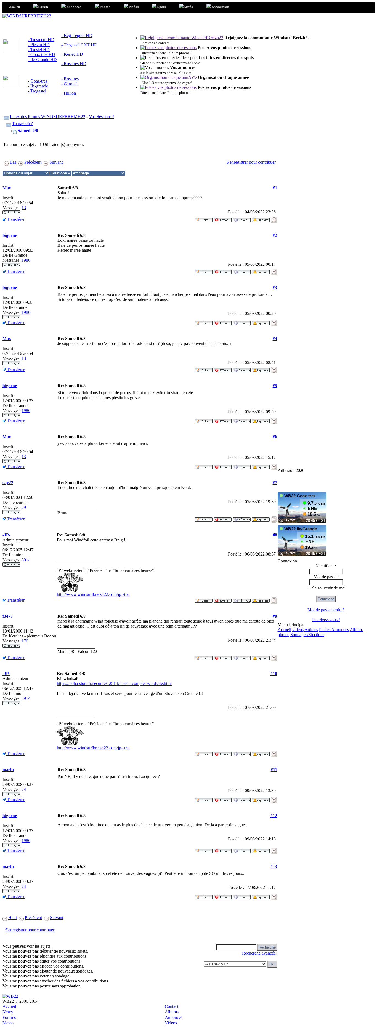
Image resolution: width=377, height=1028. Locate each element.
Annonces (173, 1017)
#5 (275, 385)
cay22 (7, 482)
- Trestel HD (39, 49)
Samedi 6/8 (28, 130)
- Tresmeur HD (41, 39)
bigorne (9, 235)
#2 (275, 235)
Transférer (15, 219)
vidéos (298, 629)
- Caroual (69, 83)
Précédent (32, 162)
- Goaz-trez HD (41, 54)
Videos (171, 1023)
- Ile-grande (38, 86)
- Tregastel (37, 91)
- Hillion (68, 93)
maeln (8, 769)
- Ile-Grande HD (42, 59)
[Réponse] (242, 218)
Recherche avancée (259, 953)
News (7, 1012)
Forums (9, 1017)
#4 (275, 338)
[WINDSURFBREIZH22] (26, 16)
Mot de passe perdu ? (325, 609)
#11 (274, 769)
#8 (275, 535)
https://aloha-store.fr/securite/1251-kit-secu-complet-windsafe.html (114, 683)
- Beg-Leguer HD (76, 35)
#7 (275, 482)
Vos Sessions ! (101, 116)
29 (24, 507)
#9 (275, 616)
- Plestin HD (39, 44)
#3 (275, 287)
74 (24, 789)
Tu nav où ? (22, 123)
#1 (275, 187)
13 (24, 207)
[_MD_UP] (274, 218)
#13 (273, 866)
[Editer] (204, 218)
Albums (172, 1012)
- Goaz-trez (37, 81)
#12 (273, 815)
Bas (13, 162)
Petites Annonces (334, 629)
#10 (273, 673)
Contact (171, 1006)
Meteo (8, 1023)
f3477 (7, 616)
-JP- (6, 535)
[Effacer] (223, 218)
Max (6, 187)
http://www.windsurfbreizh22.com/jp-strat (93, 594)
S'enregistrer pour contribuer (251, 162)
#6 (275, 436)
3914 (26, 559)
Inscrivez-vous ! (326, 619)
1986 (26, 260)
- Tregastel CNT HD (79, 44)
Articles (311, 629)
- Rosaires (70, 78)
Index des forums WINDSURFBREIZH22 (47, 116)
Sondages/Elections (307, 634)
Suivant (56, 162)
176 (25, 641)
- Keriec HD (72, 54)
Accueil (284, 629)
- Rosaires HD (73, 63)
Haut (12, 917)
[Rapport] (261, 218)
